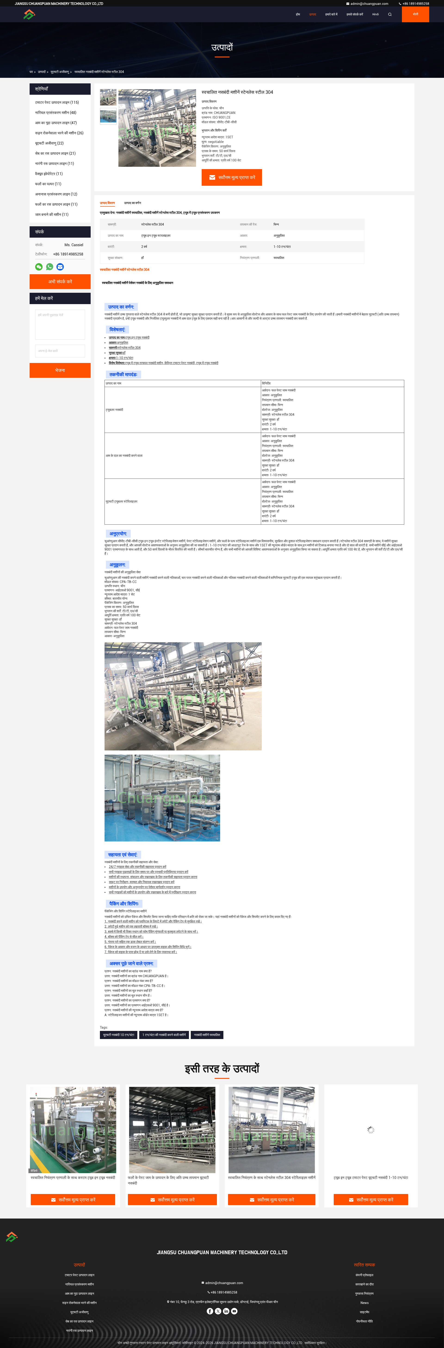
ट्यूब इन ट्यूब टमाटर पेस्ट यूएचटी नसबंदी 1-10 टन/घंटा (271, 1177)
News (365, 1303)
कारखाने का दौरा (364, 1284)
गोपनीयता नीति (364, 1321)
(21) (55, 153)
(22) (49, 143)
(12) (56, 194)
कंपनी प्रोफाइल (364, 1275)
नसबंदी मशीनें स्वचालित (207, 1035)
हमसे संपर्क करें (355, 14)
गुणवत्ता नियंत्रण (364, 1293)
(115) (57, 102)
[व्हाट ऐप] (49, 267)
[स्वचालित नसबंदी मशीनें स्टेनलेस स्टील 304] (157, 128)
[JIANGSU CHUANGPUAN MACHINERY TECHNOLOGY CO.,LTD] (29, 14)
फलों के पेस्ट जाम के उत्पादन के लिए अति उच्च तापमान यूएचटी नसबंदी (68, 1180)
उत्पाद (312, 14)
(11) (54, 163)
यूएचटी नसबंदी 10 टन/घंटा (118, 1035)
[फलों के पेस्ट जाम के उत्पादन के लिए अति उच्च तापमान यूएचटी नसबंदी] (73, 1130)
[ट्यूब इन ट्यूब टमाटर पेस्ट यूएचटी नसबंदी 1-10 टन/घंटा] (271, 1130)
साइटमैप (364, 1312)
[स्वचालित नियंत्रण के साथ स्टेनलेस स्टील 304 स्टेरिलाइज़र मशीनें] (172, 1130)
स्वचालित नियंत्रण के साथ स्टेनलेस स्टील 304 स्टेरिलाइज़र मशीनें (172, 1177)
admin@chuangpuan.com (370, 4)
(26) (59, 133)
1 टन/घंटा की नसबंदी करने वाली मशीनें (164, 1035)
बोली (415, 14)
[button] (34, 1141)
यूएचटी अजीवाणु (60, 72)
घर (31, 72)
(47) (56, 123)
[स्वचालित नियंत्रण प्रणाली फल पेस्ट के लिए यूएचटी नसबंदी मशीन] (371, 1130)
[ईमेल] (60, 266)
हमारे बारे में (331, 14)
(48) (55, 112)
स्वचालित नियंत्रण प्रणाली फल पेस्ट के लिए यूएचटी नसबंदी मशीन (371, 1177)
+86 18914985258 (415, 4)
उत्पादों (42, 72)
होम (298, 14)
